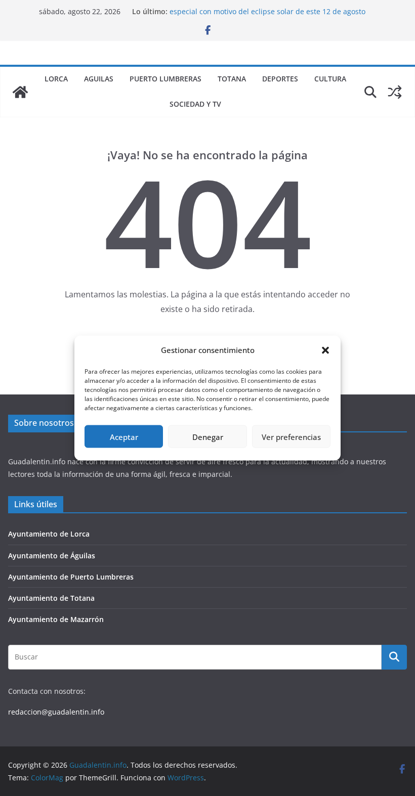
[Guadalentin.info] (20, 92)
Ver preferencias (291, 436)
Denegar (207, 436)
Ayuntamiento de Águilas (51, 555)
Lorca (56, 78)
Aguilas (98, 78)
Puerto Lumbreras (165, 78)
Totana (232, 78)
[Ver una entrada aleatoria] (395, 92)
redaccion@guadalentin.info (56, 712)
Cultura (330, 78)
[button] (325, 350)
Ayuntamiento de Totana (51, 598)
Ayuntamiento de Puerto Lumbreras (71, 577)
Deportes (280, 78)
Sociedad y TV (195, 104)
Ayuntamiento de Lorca (49, 534)
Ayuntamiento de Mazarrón (56, 619)
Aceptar (124, 436)
